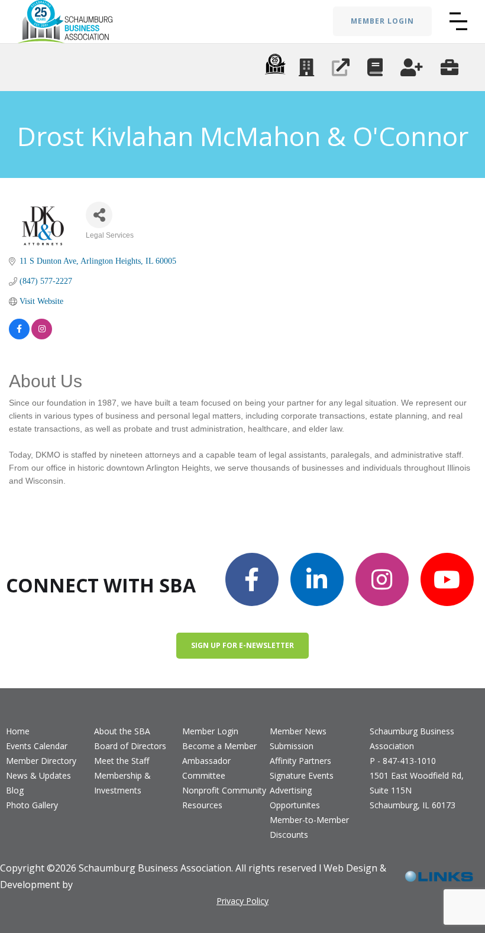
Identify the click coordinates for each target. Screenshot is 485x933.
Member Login (210, 731)
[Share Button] (99, 215)
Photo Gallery (32, 805)
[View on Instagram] (41, 329)
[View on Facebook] (19, 329)
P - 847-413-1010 (403, 760)
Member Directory (41, 760)
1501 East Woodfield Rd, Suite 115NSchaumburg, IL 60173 (417, 790)
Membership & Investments (122, 783)
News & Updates (38, 775)
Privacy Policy (242, 900)
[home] (65, 21)
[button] (458, 21)
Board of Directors (130, 745)
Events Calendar (36, 745)
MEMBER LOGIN (382, 21)
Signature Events (302, 775)
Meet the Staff (121, 760)
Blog (15, 790)
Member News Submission (298, 738)
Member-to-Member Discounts (309, 827)
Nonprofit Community (224, 790)
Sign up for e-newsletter (242, 645)
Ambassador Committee (206, 768)
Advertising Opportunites (295, 798)
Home (18, 731)
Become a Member (219, 745)
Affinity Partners (300, 760)
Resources (202, 805)
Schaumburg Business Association (412, 738)
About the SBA (122, 731)
